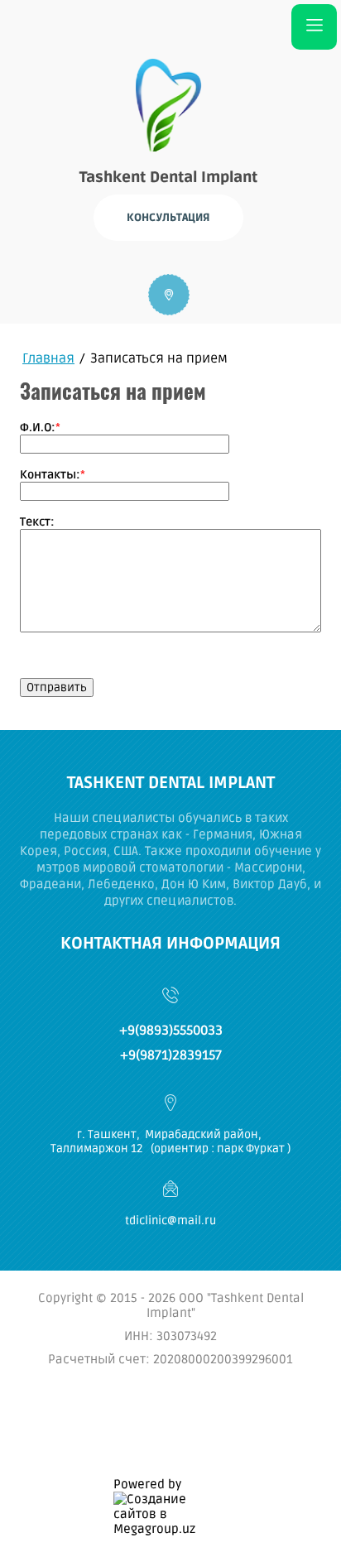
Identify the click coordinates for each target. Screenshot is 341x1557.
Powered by (147, 1484)
